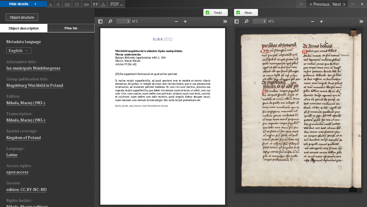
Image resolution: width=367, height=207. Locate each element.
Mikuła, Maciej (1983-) (25, 102)
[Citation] (95, 4)
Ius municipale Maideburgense (33, 68)
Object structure (22, 17)
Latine (11, 154)
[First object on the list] (301, 4)
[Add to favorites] (77, 4)
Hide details (18, 3)
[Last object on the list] (353, 4)
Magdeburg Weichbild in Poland (34, 85)
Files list (71, 28)
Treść (218, 12)
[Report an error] (103, 4)
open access (17, 172)
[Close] (362, 4)
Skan (248, 12)
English (16, 50)
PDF (114, 4)
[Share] (58, 4)
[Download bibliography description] (86, 4)
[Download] (51, 4)
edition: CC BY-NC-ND (26, 189)
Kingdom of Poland (23, 137)
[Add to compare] (67, 4)
